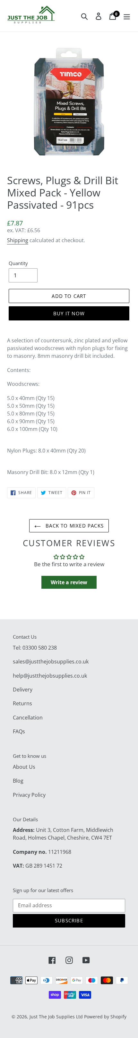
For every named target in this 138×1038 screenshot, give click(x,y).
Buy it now (69, 313)
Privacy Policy (29, 794)
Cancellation (28, 717)
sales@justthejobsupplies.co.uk (51, 661)
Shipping (17, 240)
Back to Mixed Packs (74, 525)
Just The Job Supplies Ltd (56, 1017)
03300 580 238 (39, 647)
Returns (22, 703)
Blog (18, 780)
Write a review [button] (69, 582)
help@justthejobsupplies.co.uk (50, 675)
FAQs (19, 731)
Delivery (22, 689)
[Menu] (127, 15)
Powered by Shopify (105, 1017)
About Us (24, 766)
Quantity (18, 263)
